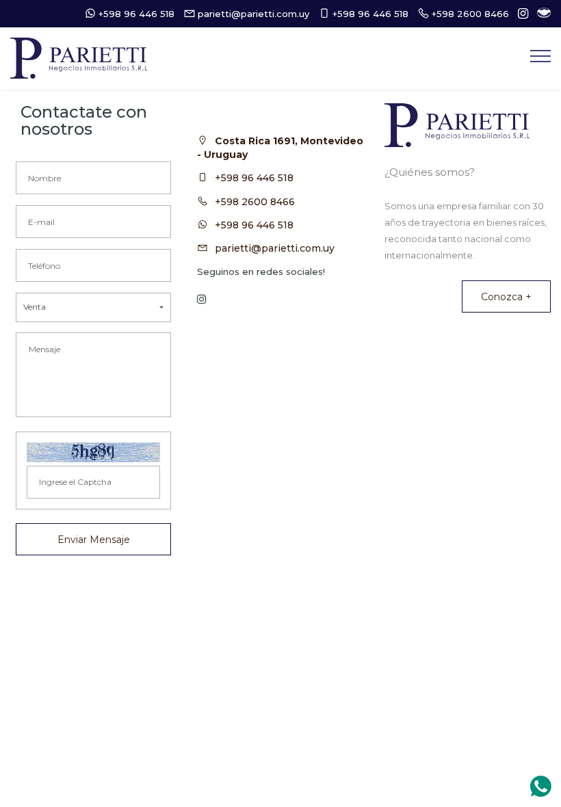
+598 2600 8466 (255, 202)
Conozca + (506, 297)
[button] (93, 307)
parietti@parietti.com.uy (275, 248)
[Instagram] (519, 13)
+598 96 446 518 (254, 178)
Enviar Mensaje (93, 539)
